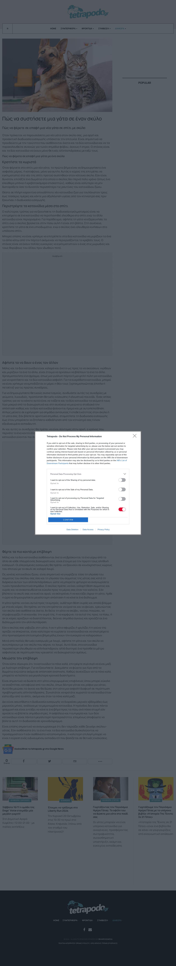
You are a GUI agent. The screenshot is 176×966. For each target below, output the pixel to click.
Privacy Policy (104, 529)
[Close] (135, 436)
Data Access (88, 529)
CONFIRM (68, 520)
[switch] (122, 480)
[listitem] (88, 473)
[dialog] (88, 483)
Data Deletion (72, 529)
